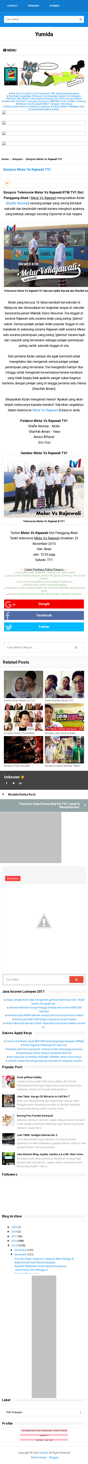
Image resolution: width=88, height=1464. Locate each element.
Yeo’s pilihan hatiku (29, 1077)
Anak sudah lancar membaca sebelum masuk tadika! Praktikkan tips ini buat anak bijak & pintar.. (45, 108)
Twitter (44, 627)
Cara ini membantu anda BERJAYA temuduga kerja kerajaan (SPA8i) (45, 1041)
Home (5, 159)
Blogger (54, 1457)
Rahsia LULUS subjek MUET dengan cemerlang (45, 103)
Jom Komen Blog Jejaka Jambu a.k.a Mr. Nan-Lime (50, 1154)
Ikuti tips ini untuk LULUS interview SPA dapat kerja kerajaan (45, 93)
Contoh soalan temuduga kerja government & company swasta (45, 1060)
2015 (14, 1245)
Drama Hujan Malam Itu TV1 (20, 700)
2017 (14, 1236)
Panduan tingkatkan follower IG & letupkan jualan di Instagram (45, 96)
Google (44, 604)
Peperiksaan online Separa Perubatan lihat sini (45, 1053)
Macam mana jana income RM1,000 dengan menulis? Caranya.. (45, 593)
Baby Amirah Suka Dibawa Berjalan (35, 1262)
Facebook (44, 615)
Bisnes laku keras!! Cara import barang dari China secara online (45, 98)
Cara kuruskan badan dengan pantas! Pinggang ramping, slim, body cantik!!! (45, 577)
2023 (14, 1227)
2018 (14, 1231)
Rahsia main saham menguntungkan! (45, 584)
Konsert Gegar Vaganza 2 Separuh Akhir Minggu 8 (44, 1258)
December (21, 1250)
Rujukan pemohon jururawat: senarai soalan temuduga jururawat (44, 1049)
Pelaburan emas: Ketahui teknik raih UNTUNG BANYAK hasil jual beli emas (45, 589)
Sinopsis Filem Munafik (17, 765)
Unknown (12, 777)
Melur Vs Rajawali (45, 410)
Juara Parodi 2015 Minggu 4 (31, 1269)
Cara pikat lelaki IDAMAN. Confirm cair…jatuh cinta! (45, 572)
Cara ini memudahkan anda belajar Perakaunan (45, 581)
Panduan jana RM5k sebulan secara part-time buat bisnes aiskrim (45, 1015)
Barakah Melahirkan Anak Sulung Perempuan (41, 1266)
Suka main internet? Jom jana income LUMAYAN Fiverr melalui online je (45, 101)
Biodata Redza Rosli (22, 794)
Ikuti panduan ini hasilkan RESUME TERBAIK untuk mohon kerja (45, 1056)
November (21, 1254)
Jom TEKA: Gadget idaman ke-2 (37, 1135)
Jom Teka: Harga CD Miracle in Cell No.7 (43, 1096)
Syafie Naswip (17, 203)
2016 (14, 1240)
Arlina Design (39, 1457)
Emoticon (12, 878)
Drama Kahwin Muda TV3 (59, 700)
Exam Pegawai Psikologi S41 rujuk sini (45, 1045)
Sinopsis (17, 159)
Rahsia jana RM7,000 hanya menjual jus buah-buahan (46, 1019)
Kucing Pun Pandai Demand (35, 1115)
